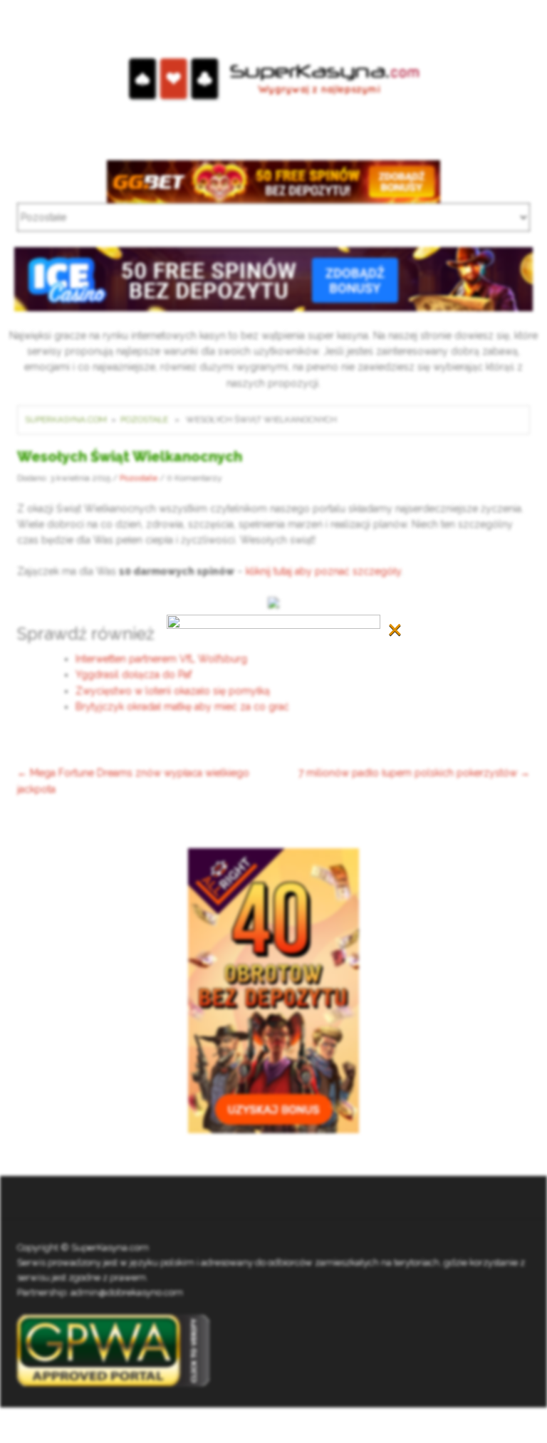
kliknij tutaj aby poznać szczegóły (323, 571)
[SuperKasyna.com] (273, 79)
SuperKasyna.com (66, 419)
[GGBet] (273, 180)
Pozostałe (144, 419)
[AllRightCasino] (273, 990)
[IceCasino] (273, 278)
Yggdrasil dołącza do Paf (133, 674)
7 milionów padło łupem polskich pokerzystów (414, 772)
